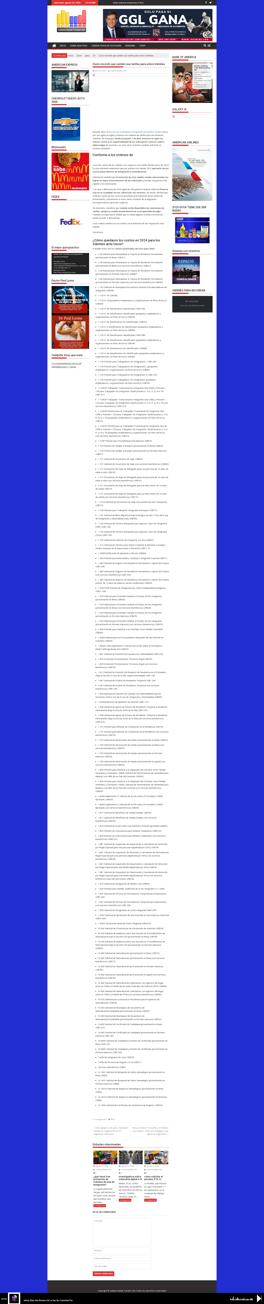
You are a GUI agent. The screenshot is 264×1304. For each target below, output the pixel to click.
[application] (70, 263)
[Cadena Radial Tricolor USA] (54, 45)
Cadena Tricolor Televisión (106, 45)
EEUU (113, 1119)
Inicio (63, 45)
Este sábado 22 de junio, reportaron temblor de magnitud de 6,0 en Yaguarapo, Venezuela (111, 1130)
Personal (130, 45)
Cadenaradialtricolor (118, 71)
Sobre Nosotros (78, 45)
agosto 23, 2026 (127, 1166)
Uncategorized (100, 1119)
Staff (142, 45)
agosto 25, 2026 (101, 1166)
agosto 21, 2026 (152, 1166)
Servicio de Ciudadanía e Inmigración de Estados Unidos (135, 131)
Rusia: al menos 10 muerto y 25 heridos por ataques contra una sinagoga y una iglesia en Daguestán (150, 1130)
